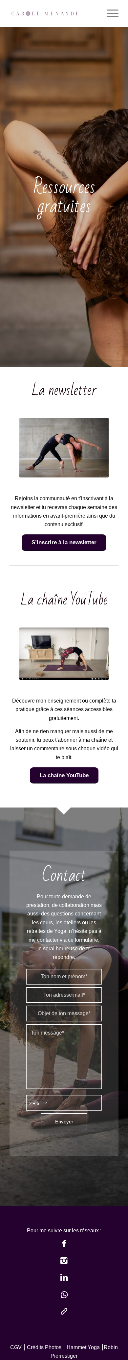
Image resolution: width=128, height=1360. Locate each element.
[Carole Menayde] (53, 13)
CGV (16, 1347)
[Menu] (109, 13)
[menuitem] (109, 13)
